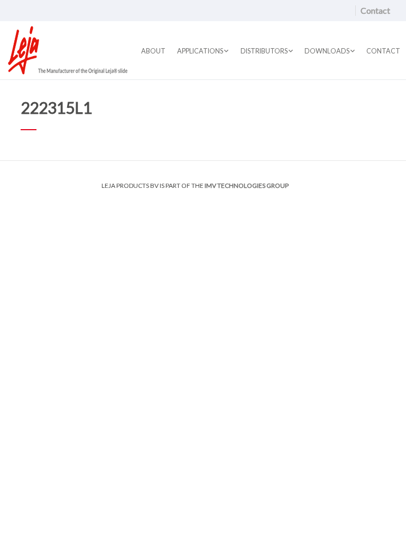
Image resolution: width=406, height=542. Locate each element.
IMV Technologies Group (247, 185)
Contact (375, 10)
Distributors (264, 51)
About (153, 51)
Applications (200, 51)
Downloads (326, 51)
